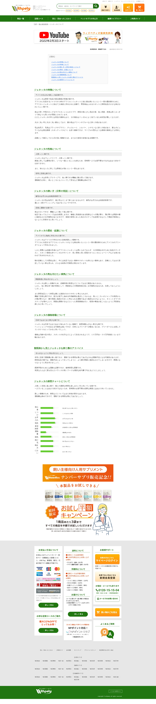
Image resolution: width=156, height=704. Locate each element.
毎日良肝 (92, 661)
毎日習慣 (100, 661)
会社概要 (68, 650)
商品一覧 (20, 19)
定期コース (39, 19)
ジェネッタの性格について (60, 64)
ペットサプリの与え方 (89, 19)
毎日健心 (76, 661)
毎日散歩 (68, 10)
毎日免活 (108, 661)
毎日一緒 (60, 661)
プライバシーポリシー (90, 650)
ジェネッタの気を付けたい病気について (64, 72)
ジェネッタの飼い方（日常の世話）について (65, 67)
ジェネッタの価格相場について (61, 75)
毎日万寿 (115, 661)
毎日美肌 (84, 661)
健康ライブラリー (114, 19)
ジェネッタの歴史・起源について (62, 69)
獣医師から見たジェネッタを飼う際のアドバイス (67, 77)
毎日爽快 (76, 10)
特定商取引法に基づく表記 (106, 650)
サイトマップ (77, 650)
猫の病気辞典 (43, 24)
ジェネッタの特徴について (60, 62)
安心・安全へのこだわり (61, 19)
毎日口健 (115, 677)
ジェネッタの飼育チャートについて (62, 80)
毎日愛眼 (83, 10)
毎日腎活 (91, 10)
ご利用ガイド (135, 19)
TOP (35, 24)
